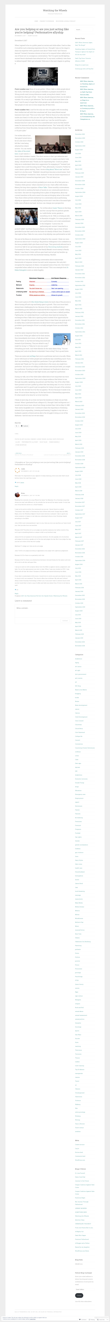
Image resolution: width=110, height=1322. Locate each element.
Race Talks (43, 187)
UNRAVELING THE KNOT (83, 1224)
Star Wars (78, 1034)
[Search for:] (84, 29)
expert (77, 802)
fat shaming (79, 817)
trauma (77, 1077)
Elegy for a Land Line (81, 65)
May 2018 (78, 483)
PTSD (77, 980)
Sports (77, 1031)
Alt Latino (78, 666)
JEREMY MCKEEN (81, 1208)
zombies (78, 1131)
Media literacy (79, 907)
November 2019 (80, 417)
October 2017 (79, 510)
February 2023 (79, 266)
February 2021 (79, 359)
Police (77, 953)
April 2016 (78, 580)
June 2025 (78, 157)
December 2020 (80, 367)
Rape (76, 992)
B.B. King (78, 686)
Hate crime (78, 864)
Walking (77, 1104)
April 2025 (78, 165)
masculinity (79, 899)
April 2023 (78, 258)
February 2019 (79, 448)
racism (49, 439)
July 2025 (78, 153)
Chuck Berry (79, 728)
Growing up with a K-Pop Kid (84, 69)
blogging (78, 693)
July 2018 (78, 475)
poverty (77, 961)
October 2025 (79, 142)
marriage (78, 895)
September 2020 (80, 378)
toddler (77, 1062)
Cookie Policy (33, 1319)
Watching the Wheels (55, 10)
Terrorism (78, 1054)
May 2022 (78, 301)
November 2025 (80, 138)
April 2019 (78, 440)
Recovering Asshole (55, 247)
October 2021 (79, 328)
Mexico (77, 910)
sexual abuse (79, 1011)
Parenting (78, 945)
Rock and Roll (79, 1007)
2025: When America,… (87, 81)
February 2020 (79, 405)
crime (77, 755)
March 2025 (78, 169)
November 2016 (80, 553)
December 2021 (80, 320)
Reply (16, 486)
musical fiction (80, 930)
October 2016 (79, 556)
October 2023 (79, 235)
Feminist (33, 439)
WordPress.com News (82, 1251)
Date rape (78, 763)
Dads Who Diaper (80, 1235)
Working (78, 1116)
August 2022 (79, 289)
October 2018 (79, 463)
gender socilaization (81, 845)
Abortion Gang (79, 1220)
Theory (77, 1058)
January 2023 (79, 270)
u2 (76, 1085)
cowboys (78, 752)
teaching (78, 1046)
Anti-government (80, 674)
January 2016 (79, 591)
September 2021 (80, 332)
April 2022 (78, 305)
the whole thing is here (40, 302)
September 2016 (80, 560)
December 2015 (80, 595)
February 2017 (79, 541)
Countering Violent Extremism (85, 748)
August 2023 (79, 242)
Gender (77, 841)
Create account (80, 1144)
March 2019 (78, 444)
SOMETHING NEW (81, 1212)
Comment (65, 620)
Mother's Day (79, 922)
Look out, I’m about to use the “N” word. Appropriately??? (57, 454)
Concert (77, 740)
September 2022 (80, 285)
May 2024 (78, 208)
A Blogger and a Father (82, 1243)
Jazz (76, 887)
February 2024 (79, 219)
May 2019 (78, 436)
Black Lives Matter (81, 690)
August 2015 (78, 611)
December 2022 (80, 273)
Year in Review (80, 1124)
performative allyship (30, 442)
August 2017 (78, 518)
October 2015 (79, 603)
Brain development (81, 705)
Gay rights (78, 837)
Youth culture (79, 1127)
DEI (76, 771)
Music (77, 926)
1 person (22, 482)
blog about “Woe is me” (54, 169)
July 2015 (78, 615)
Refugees (78, 1000)
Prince (77, 965)
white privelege (58, 439)
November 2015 (80, 599)
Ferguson (78, 829)
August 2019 (79, 425)
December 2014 (80, 642)
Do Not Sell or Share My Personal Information (46, 1312)
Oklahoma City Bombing (83, 941)
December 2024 (80, 181)
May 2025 (78, 161)
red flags (32, 356)
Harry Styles (79, 860)
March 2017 (78, 537)
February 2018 (79, 494)
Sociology (78, 1027)
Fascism (77, 814)
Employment (79, 798)
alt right (77, 670)
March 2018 (78, 490)
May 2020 (78, 394)
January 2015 (79, 638)
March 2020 (78, 401)
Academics (78, 659)
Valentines (78, 1096)
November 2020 (80, 370)
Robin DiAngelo (54, 442)
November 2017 (80, 506)
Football (77, 833)
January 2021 (79, 363)
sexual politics (79, 1019)
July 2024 (78, 200)
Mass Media (79, 903)
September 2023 (80, 239)
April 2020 (78, 398)
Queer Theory (58, 208)
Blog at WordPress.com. (22, 1312)
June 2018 (78, 479)
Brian (23, 493)
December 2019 (80, 413)
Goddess (77, 848)
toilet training (79, 1065)
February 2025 (79, 173)
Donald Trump (79, 783)
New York (78, 934)
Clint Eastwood (80, 732)
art (76, 682)
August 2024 (79, 196)
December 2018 (80, 456)
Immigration (79, 876)
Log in (77, 1148)
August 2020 (79, 382)
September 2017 (80, 514)
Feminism (78, 821)
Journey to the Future (82, 1181)
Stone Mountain (20, 445)
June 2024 (78, 204)
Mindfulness (79, 918)
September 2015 (80, 607)
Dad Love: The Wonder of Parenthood (24, 454)
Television (78, 1050)
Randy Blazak (32, 35)
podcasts (78, 949)
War (76, 1108)
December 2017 (80, 502)
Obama (77, 938)
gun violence (79, 852)
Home (36, 21)
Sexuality (78, 1023)
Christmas (78, 724)
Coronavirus (79, 744)
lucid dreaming (80, 891)
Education (78, 790)
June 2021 (78, 343)
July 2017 (78, 521)
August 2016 (79, 564)
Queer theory (41, 439)
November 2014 (80, 646)
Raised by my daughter (82, 1247)
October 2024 (79, 188)
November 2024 (80, 184)
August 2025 (79, 150)
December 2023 (80, 227)
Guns (76, 856)
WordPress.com (80, 1160)
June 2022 (78, 297)
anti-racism (25, 439)
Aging (77, 662)
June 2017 (78, 525)
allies (17, 442)
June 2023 (78, 250)
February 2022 (79, 312)
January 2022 (79, 316)
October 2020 (79, 374)
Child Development (81, 717)
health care (78, 868)
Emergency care (80, 794)
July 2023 (78, 246)
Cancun (77, 713)
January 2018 (79, 498)
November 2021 (80, 324)
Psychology (78, 976)
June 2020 (78, 390)
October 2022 (79, 281)
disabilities (78, 775)
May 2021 (78, 347)
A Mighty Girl (79, 1231)
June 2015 (78, 618)
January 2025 (79, 177)
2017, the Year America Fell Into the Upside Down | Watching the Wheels (44, 596)
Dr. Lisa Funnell (80, 1173)
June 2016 (78, 572)
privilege (78, 972)
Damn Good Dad (80, 1177)
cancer (77, 709)
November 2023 (80, 231)
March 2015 (78, 630)
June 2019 (78, 432)
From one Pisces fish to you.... (84, 1228)
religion (77, 1003)
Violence (78, 1100)
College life (78, 736)
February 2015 (79, 634)
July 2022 (78, 293)
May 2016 (78, 576)
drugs (77, 786)
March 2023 (78, 262)
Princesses (78, 969)
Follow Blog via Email (83, 1273)
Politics (77, 957)
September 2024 (80, 192)
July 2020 (78, 386)
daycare (77, 767)
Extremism (78, 806)
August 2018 (79, 471)
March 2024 (78, 215)
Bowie (77, 701)
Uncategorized (79, 1093)
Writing (77, 1120)
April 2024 (78, 211)
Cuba (76, 759)
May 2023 (78, 254)
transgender (79, 1073)
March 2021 (78, 355)
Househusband (80, 872)
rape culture (79, 996)
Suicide (77, 1038)
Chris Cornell (79, 721)
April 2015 (78, 626)
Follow (79, 1295)
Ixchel (77, 879)
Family (77, 810)
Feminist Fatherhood (47, 21)
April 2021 (78, 351)
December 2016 (80, 549)
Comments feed (80, 1156)
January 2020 (79, 409)
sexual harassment (81, 1015)
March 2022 (78, 308)
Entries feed (79, 1152)
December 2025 (80, 134)
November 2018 (80, 460)
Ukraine (77, 1089)
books (77, 697)
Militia (77, 914)
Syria (76, 1042)
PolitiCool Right (80, 1198)
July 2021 (78, 339)
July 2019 (78, 429)
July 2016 (78, 568)
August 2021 (78, 336)
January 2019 (79, 452)
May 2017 (78, 529)
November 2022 (80, 277)
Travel (77, 1081)
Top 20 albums (79, 1069)
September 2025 (80, 146)
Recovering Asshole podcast (65, 21)
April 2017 (78, 533)
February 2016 (79, 587)
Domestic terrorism (81, 779)
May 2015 (78, 622)
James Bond (79, 883)
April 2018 (78, 487)
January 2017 (79, 545)
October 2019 (79, 421)
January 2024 (79, 223)
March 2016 (78, 584)
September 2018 (80, 467)
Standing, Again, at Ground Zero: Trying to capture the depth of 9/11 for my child (85, 51)
